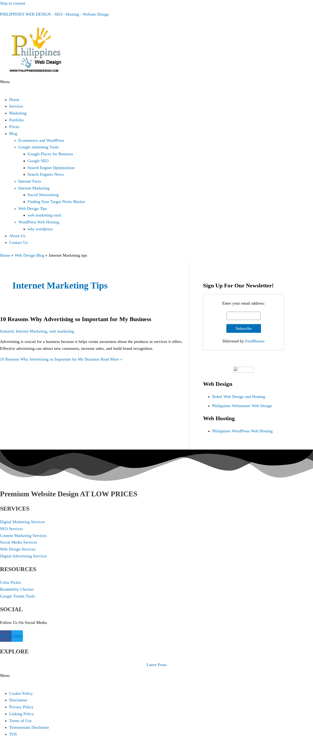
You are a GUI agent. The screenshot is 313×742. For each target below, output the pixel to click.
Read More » (61, 359)
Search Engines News (45, 174)
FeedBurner (255, 341)
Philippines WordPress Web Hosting (242, 431)
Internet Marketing (33, 188)
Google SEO (38, 160)
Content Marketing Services (23, 535)
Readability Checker (17, 589)
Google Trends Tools (17, 596)
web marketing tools (44, 215)
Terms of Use (20, 720)
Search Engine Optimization (50, 167)
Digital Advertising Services (23, 556)
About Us (17, 235)
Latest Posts (157, 664)
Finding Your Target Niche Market (56, 201)
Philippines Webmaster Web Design (242, 405)
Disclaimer (18, 700)
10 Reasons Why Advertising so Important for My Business (75, 319)
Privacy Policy (21, 707)
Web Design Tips (32, 208)
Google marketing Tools (38, 147)
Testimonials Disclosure (29, 727)
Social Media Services (18, 542)
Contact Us (18, 242)
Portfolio (16, 120)
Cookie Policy (21, 693)
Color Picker (10, 582)
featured (7, 331)
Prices (14, 126)
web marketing (61, 331)
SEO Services (11, 528)
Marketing (17, 113)
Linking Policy (21, 713)
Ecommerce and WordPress (41, 140)
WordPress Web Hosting (38, 222)
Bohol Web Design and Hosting (238, 396)
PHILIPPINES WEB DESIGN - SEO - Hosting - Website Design (54, 14)
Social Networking (43, 194)
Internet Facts (29, 181)
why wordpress (40, 229)
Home (14, 99)
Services (16, 106)
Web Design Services (18, 549)
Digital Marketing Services (22, 522)
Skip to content (12, 3)
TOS (13, 734)
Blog (13, 133)
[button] (156, 85)
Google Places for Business (50, 154)
